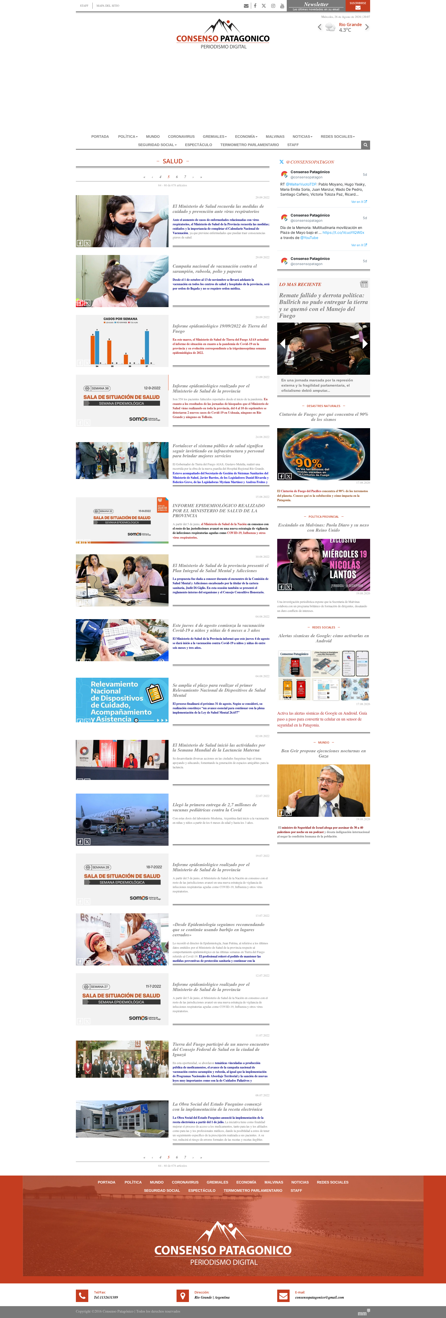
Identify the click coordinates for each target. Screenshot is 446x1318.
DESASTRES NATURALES (323, 406)
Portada (100, 136)
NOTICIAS (301, 136)
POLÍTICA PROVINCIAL (324, 516)
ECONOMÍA (245, 136)
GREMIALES (213, 136)
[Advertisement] (223, 94)
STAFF (84, 5)
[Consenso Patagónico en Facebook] (255, 5)
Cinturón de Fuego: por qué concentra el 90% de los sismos (323, 416)
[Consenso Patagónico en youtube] (282, 5)
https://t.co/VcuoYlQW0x (343, 232)
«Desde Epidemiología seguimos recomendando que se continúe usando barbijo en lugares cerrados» (219, 929)
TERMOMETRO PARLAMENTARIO (249, 145)
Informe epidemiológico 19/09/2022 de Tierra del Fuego (220, 328)
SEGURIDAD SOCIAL (156, 145)
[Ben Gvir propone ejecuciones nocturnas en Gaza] (323, 790)
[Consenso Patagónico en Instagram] (273, 5)
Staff (293, 145)
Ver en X (357, 202)
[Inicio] (223, 32)
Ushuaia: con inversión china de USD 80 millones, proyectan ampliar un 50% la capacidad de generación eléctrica (320, 305)
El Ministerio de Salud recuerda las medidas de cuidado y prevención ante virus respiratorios (218, 208)
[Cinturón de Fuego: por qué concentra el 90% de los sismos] (323, 454)
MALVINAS (275, 136)
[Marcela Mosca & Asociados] (364, 1311)
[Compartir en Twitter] (87, 243)
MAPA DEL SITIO (108, 5)
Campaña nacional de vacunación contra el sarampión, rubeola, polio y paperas (215, 268)
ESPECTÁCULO (198, 145)
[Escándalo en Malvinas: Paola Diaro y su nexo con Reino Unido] (323, 565)
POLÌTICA (126, 136)
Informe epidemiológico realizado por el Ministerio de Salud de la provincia (211, 388)
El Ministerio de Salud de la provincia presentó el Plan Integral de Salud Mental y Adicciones (220, 568)
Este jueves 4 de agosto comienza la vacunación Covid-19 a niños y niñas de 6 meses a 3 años (219, 628)
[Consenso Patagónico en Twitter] (264, 5)
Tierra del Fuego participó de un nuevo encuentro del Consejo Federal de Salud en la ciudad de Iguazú (221, 1049)
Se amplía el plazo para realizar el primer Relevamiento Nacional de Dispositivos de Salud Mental (219, 690)
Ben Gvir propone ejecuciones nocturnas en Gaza (323, 753)
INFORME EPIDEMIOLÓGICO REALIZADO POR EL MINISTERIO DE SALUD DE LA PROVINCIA (219, 510)
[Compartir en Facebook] (80, 243)
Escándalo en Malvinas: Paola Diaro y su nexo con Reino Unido (323, 527)
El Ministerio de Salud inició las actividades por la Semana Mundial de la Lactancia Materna (219, 747)
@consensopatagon (310, 161)
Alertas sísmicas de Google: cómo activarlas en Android (323, 638)
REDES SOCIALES (336, 136)
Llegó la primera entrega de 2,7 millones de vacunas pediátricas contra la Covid (215, 807)
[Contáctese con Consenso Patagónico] (246, 5)
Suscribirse (358, 3)
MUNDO (153, 136)
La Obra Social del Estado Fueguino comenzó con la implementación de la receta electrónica (217, 1106)
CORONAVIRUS (181, 136)
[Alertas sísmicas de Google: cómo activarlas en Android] (323, 675)
